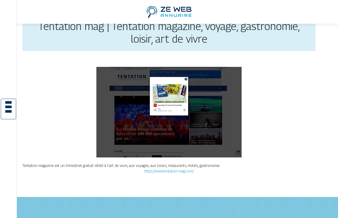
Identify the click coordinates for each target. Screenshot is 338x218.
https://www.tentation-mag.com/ (169, 171)
